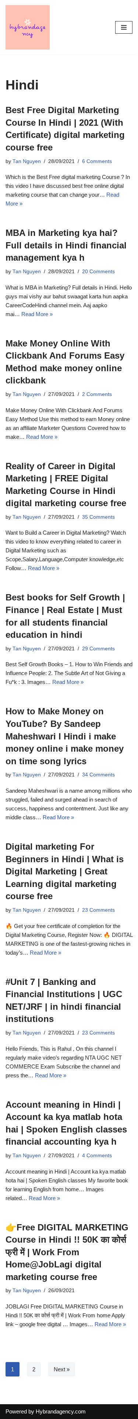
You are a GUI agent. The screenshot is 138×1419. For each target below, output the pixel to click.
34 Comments (98, 775)
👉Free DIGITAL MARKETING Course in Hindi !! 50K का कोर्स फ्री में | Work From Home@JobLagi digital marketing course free (67, 1252)
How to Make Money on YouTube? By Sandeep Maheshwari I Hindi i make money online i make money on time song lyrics (65, 736)
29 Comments (98, 648)
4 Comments (97, 1155)
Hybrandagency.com (61, 1411)
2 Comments (97, 394)
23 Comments (98, 910)
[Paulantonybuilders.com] (28, 27)
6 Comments (97, 161)
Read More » (37, 314)
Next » (62, 1369)
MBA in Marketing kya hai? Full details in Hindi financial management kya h (66, 245)
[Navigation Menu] (123, 27)
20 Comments (98, 271)
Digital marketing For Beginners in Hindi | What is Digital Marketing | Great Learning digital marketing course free (65, 871)
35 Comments (98, 517)
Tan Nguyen (27, 161)
